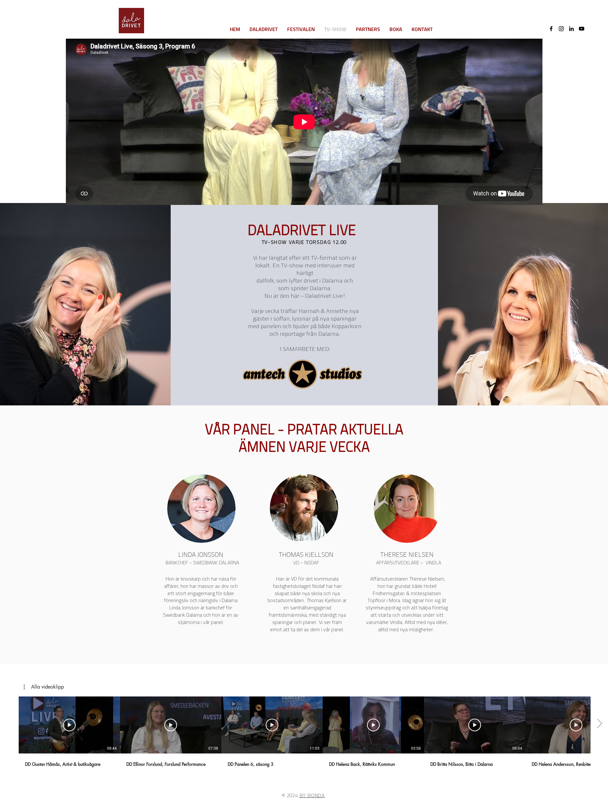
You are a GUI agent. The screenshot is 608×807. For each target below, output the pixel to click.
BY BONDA (312, 795)
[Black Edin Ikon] (571, 28)
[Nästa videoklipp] (599, 723)
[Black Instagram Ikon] (561, 28)
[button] (44, 687)
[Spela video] (69, 725)
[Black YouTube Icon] (581, 28)
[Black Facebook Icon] (551, 28)
